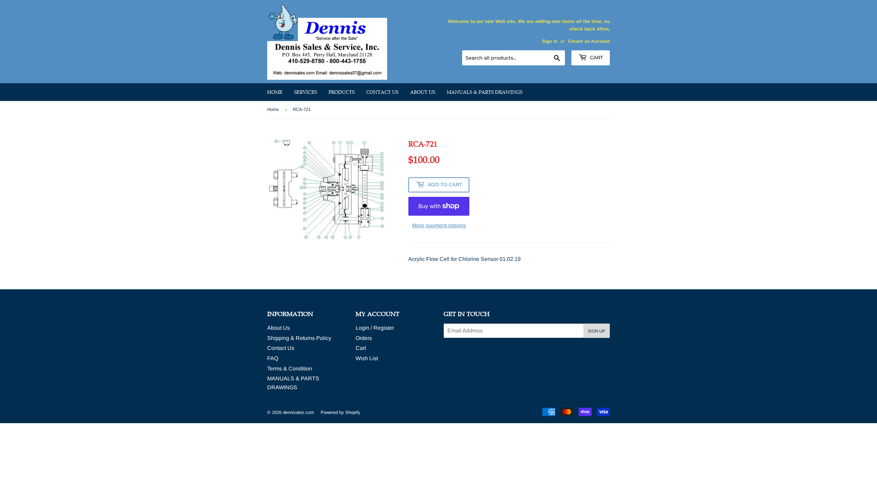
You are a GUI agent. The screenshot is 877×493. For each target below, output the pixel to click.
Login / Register (375, 328)
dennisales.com (298, 412)
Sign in (549, 41)
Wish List (367, 358)
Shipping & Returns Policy (299, 338)
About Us (422, 92)
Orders (364, 338)
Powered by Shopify (340, 412)
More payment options (439, 225)
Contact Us (382, 92)
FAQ (272, 358)
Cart (596, 57)
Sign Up (596, 330)
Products (342, 92)
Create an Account (589, 41)
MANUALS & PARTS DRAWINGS (484, 92)
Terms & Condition (289, 368)
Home (275, 92)
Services (305, 92)
